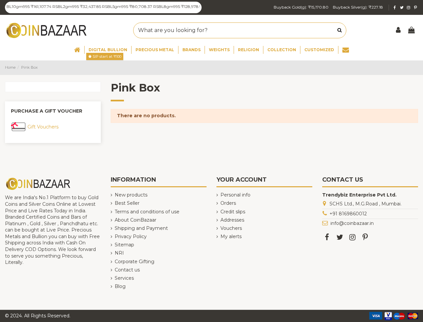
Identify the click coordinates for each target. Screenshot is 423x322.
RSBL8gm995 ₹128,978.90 (174, 6)
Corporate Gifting (134, 262)
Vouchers (231, 228)
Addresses (232, 220)
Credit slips (232, 212)
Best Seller (127, 203)
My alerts (231, 236)
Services (124, 278)
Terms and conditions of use (147, 212)
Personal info (235, 195)
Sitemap (124, 245)
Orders (228, 203)
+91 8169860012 (348, 214)
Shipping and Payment (141, 228)
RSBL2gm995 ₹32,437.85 (72, 6)
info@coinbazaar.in (352, 223)
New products (131, 195)
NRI (119, 253)
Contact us (127, 270)
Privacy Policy (131, 236)
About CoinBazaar (135, 220)
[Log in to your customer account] (398, 30)
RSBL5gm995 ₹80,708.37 (122, 6)
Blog (120, 286)
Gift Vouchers (42, 127)
